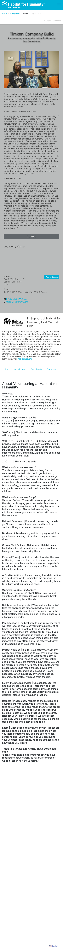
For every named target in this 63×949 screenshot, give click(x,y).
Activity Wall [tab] (20, 369)
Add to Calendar (52, 277)
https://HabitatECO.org (17, 301)
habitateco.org (25, 359)
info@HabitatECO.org (16, 299)
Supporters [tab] (52, 369)
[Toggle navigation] (59, 5)
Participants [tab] (36, 369)
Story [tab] (7, 369)
